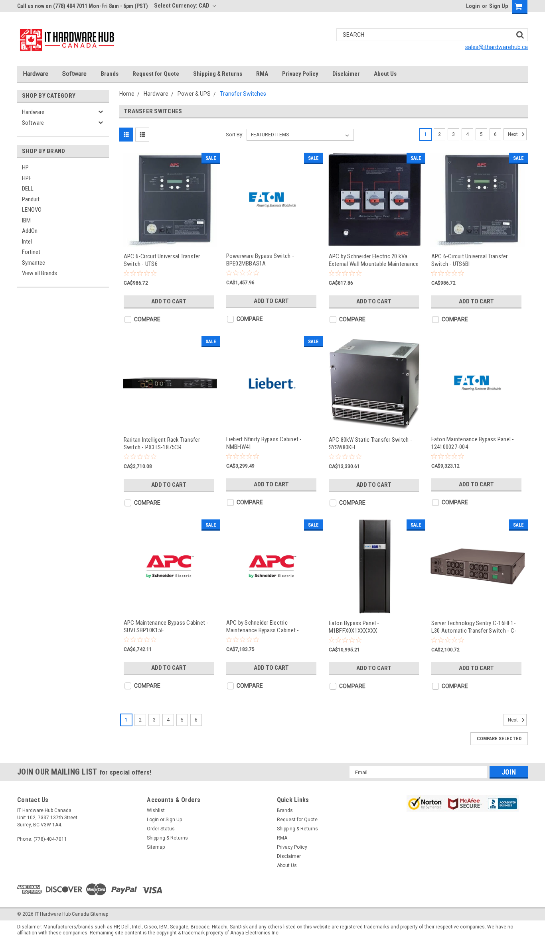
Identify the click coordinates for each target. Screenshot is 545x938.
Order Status (161, 829)
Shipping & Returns (217, 73)
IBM (26, 220)
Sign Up (498, 6)
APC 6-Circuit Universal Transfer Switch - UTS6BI (469, 260)
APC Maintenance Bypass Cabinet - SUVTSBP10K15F (166, 626)
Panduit (30, 199)
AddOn (30, 230)
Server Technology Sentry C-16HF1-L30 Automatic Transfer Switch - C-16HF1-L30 (474, 626)
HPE (27, 178)
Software (74, 73)
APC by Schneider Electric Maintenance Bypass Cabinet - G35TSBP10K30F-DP (262, 626)
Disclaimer (346, 73)
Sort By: (234, 135)
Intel (27, 241)
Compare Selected (499, 738)
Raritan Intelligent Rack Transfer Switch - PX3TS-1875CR (162, 443)
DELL (28, 188)
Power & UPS (194, 93)
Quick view (170, 239)
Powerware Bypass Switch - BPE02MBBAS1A (260, 259)
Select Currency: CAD (182, 5)
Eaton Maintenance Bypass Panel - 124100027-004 (472, 443)
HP (25, 167)
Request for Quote (155, 73)
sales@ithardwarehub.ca (496, 47)
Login (473, 6)
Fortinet (31, 252)
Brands (109, 73)
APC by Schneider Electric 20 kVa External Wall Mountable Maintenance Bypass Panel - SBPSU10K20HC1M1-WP (374, 260)
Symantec (33, 262)
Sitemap (156, 847)
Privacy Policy (300, 73)
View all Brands (39, 273)
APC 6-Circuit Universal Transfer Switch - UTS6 (162, 260)
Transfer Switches (243, 93)
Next (513, 134)
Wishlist (156, 810)
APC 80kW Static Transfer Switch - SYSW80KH (370, 443)
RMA (262, 73)
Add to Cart (168, 301)
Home (126, 93)
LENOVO (31, 209)
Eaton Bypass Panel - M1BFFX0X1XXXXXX (354, 626)
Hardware (35, 73)
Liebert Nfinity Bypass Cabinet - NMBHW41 (264, 443)
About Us (385, 73)
